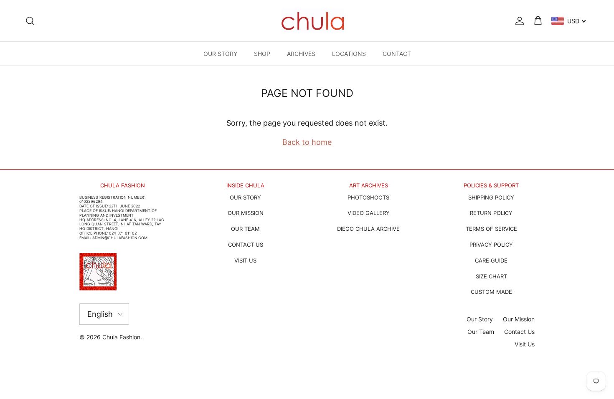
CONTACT (397, 53)
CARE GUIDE (491, 260)
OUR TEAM (245, 228)
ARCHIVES (301, 53)
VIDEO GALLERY (369, 213)
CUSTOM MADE (491, 291)
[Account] (518, 20)
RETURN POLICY (491, 213)
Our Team (480, 331)
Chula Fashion (121, 337)
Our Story (480, 319)
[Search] (30, 20)
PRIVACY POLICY (491, 244)
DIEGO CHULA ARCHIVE (368, 228)
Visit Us (525, 344)
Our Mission (519, 319)
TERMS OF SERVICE (491, 228)
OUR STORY (220, 53)
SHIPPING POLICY (491, 197)
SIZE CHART (491, 276)
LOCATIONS (349, 53)
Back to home (307, 142)
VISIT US (245, 260)
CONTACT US (245, 244)
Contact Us (519, 331)
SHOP (262, 53)
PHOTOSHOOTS (368, 197)
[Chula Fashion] (313, 20)
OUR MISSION (246, 213)
